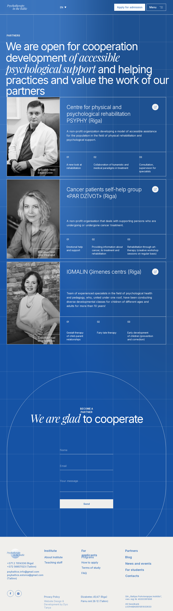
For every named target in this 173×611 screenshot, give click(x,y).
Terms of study (91, 567)
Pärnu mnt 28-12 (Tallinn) (94, 601)
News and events (138, 563)
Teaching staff (53, 562)
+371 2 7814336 (16, 563)
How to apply (89, 562)
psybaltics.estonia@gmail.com (25, 575)
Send (86, 503)
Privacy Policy (52, 596)
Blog (128, 557)
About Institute (53, 557)
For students (134, 570)
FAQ (84, 573)
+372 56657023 (16, 566)
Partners (131, 551)
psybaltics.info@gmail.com (23, 571)
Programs (87, 557)
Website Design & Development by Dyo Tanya (56, 604)
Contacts (132, 576)
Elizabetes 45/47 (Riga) (94, 596)
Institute (50, 551)
